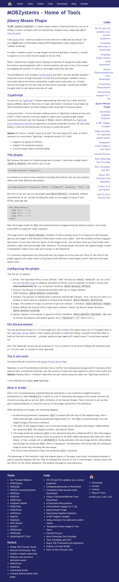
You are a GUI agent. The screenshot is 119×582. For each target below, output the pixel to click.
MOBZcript (15, 533)
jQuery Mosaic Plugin (103, 105)
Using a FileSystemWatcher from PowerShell (103, 74)
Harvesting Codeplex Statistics (105, 115)
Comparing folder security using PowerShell (103, 59)
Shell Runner (16, 523)
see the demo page (26, 282)
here (54, 329)
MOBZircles (16, 563)
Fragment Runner (18, 503)
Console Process (102, 153)
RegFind (14, 516)
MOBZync (15, 493)
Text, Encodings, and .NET (102, 168)
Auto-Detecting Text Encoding (102, 160)
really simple (46, 74)
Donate (84, 3)
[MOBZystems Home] (43, 12)
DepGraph (15, 486)
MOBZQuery (16, 483)
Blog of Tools (99, 492)
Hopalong (15, 566)
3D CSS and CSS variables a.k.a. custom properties (102, 33)
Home (20, 3)
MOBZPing (15, 506)
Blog (74, 3)
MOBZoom (15, 513)
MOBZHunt (15, 499)
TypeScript (28, 100)
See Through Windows (21, 479)
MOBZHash (15, 529)
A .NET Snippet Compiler (103, 124)
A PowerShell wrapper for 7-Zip (103, 95)
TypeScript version (20, 332)
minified (65, 329)
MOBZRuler (16, 509)
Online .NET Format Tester (23, 546)
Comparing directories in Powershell (104, 46)
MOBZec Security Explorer (23, 489)
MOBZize (14, 496)
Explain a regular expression (23, 553)
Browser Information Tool (23, 550)
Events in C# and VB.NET (104, 188)
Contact (96, 489)
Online (40, 3)
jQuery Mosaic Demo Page (54, 361)
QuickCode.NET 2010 (20, 536)
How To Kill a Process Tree (103, 196)
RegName (15, 519)
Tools (30, 3)
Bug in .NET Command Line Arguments (103, 178)
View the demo (14, 33)
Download (62, 3)
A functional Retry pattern (103, 86)
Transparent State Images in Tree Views (102, 146)
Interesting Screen (19, 570)
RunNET (14, 526)
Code (50, 3)
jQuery (15, 39)
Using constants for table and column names (102, 134)
